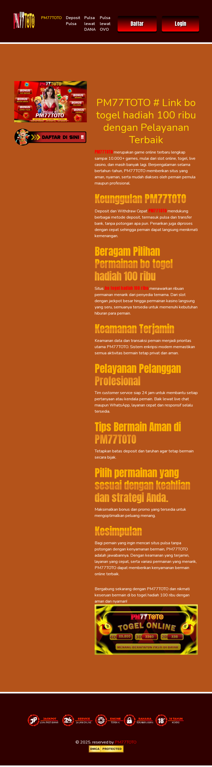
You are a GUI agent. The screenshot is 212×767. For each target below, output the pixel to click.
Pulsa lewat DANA (90, 23)
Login (180, 24)
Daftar (137, 24)
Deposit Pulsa (73, 20)
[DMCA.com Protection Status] (106, 749)
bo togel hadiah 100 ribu (126, 288)
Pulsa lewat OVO (105, 23)
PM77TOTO (51, 17)
